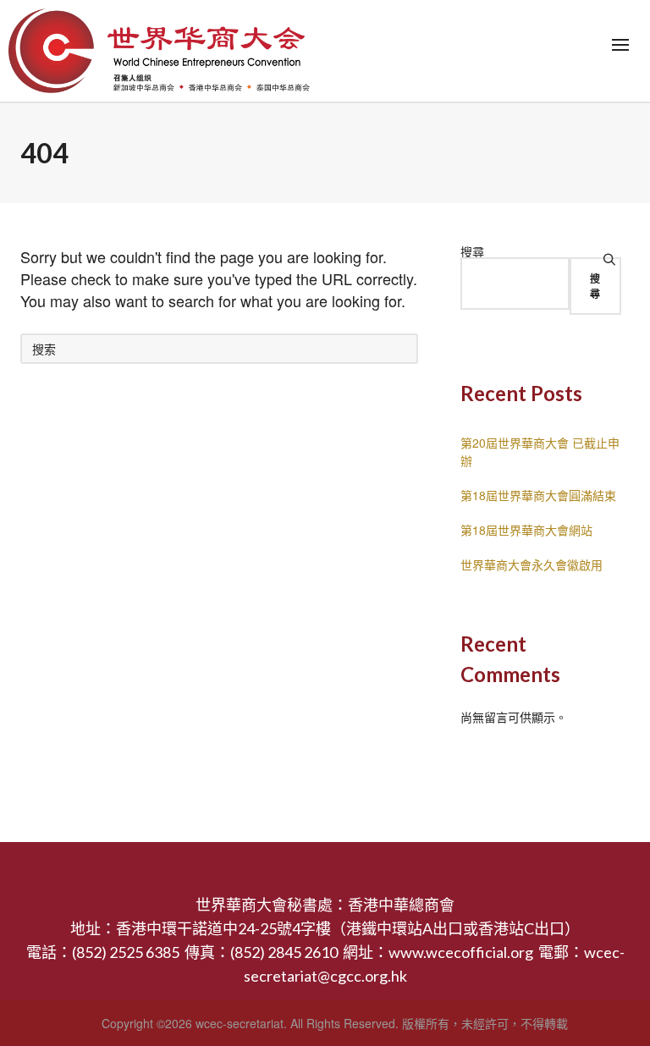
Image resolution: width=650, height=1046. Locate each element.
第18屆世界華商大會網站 (526, 529)
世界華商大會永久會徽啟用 (531, 564)
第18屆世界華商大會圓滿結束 (538, 495)
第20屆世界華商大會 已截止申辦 (540, 451)
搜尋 (472, 251)
